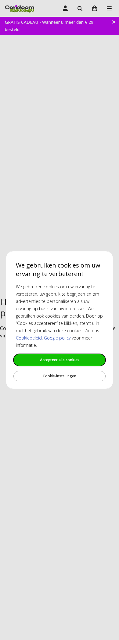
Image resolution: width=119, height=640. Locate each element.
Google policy (57, 338)
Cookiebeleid (29, 338)
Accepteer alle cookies (59, 359)
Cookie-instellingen (59, 376)
